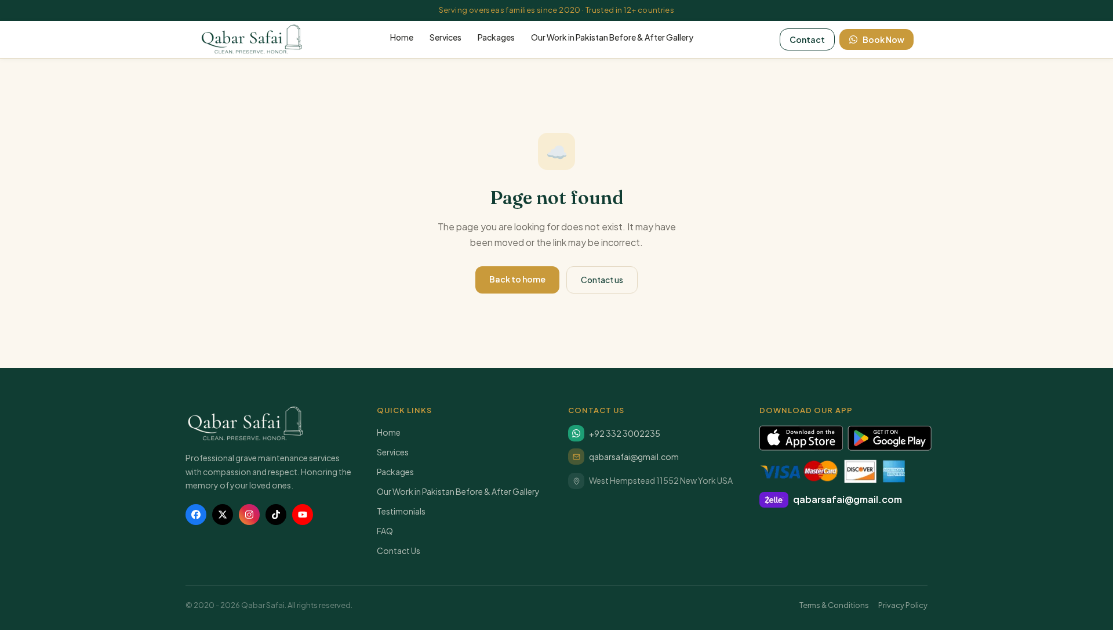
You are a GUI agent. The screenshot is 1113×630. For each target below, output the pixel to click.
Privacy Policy (903, 605)
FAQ (385, 531)
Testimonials (401, 511)
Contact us (602, 279)
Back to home (517, 279)
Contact (807, 39)
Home (401, 37)
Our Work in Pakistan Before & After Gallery (612, 37)
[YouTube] (302, 514)
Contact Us (398, 550)
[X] (222, 514)
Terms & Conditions (834, 605)
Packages (496, 37)
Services (445, 37)
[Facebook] (196, 514)
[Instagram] (249, 514)
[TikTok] (275, 514)
